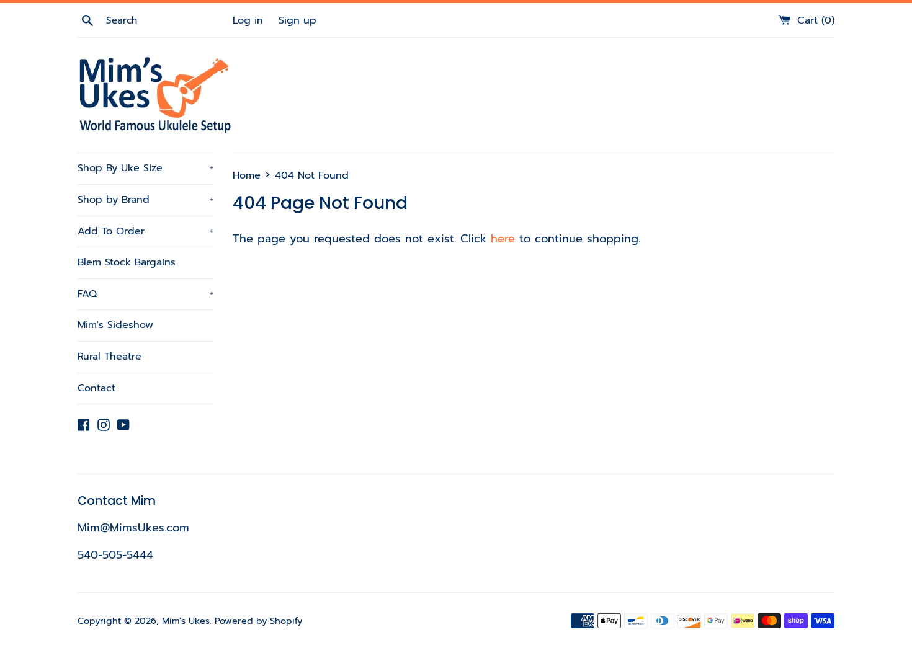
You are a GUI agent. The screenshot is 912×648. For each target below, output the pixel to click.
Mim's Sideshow (115, 324)
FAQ (146, 293)
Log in (248, 20)
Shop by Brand (146, 199)
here (503, 238)
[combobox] (167, 20)
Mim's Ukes (186, 621)
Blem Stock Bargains (127, 262)
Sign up (297, 20)
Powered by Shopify (258, 621)
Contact (96, 388)
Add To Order (146, 231)
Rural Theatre (109, 356)
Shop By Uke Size (146, 168)
